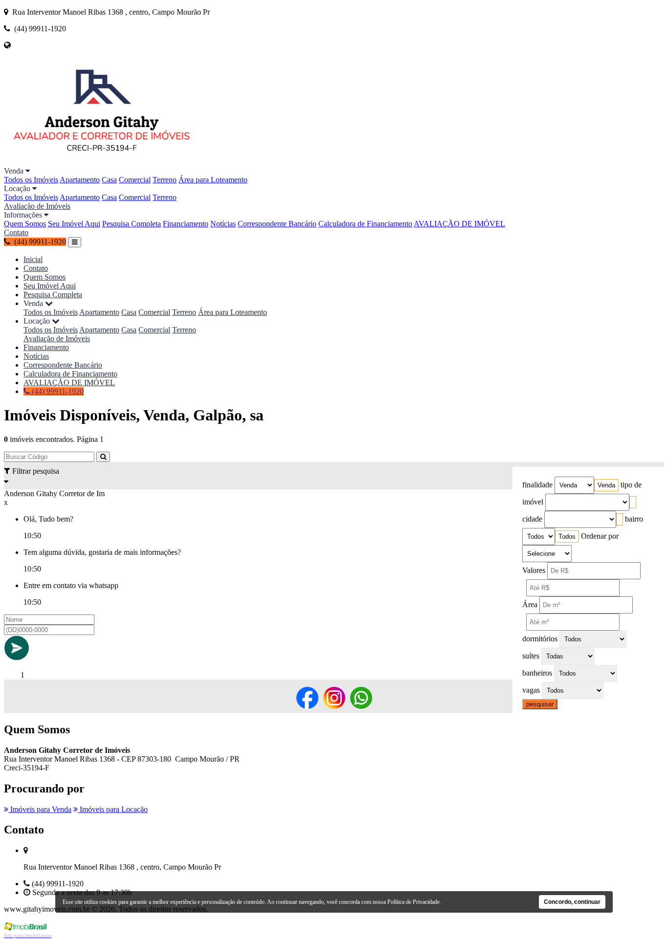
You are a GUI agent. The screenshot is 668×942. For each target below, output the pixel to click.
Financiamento (185, 223)
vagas (531, 690)
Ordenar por (600, 536)
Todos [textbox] (567, 536)
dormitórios (539, 639)
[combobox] (606, 485)
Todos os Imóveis (31, 179)
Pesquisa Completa (131, 223)
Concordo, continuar (572, 901)
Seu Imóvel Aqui (74, 223)
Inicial (33, 259)
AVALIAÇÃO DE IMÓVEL (459, 223)
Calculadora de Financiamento (365, 223)
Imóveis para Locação (113, 809)
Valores (533, 570)
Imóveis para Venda (39, 809)
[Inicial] (102, 162)
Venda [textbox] (606, 485)
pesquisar (540, 704)
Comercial (135, 179)
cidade (532, 519)
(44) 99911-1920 (57, 391)
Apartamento (80, 179)
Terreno (165, 179)
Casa (109, 179)
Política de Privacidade (413, 901)
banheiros (537, 673)
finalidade (537, 485)
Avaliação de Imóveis (37, 206)
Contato (16, 232)
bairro (634, 519)
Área (529, 604)
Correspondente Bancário (277, 223)
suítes (530, 656)
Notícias (223, 223)
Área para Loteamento (212, 179)
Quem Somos (25, 223)
